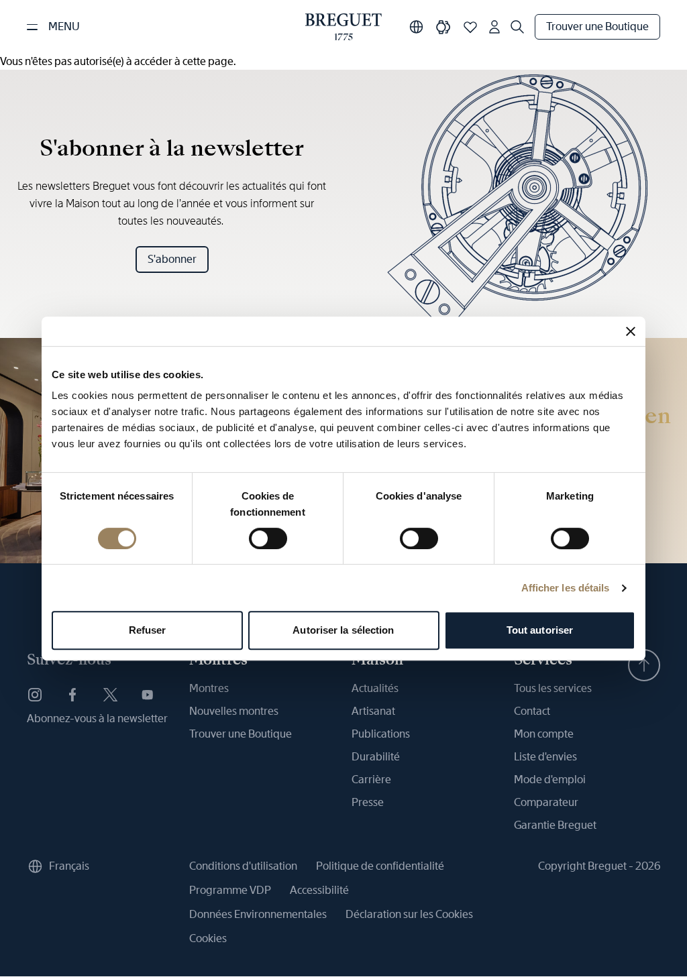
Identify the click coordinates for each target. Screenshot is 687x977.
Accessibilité (319, 890)
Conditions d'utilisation (243, 866)
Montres (209, 688)
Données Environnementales (258, 914)
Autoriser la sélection (343, 630)
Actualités (375, 688)
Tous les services (553, 688)
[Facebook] (72, 695)
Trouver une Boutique (597, 26)
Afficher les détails (565, 587)
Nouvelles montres (233, 711)
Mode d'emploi (550, 779)
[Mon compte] (494, 27)
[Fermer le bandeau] (630, 331)
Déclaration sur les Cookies (409, 914)
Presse (368, 802)
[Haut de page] (644, 665)
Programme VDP (230, 890)
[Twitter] (110, 695)
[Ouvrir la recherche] (517, 27)
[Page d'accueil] (343, 27)
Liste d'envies (545, 757)
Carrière (371, 779)
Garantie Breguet (555, 825)
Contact (532, 711)
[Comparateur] (443, 27)
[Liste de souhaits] (470, 27)
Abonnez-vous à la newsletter (97, 718)
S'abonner (172, 259)
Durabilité (376, 757)
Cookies (208, 938)
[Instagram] (35, 695)
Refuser (147, 630)
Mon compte (544, 734)
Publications (381, 734)
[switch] (268, 538)
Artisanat (373, 711)
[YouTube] (148, 695)
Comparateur (546, 802)
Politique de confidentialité (380, 866)
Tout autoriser (540, 630)
